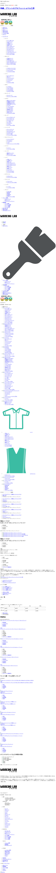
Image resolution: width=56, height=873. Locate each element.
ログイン (4, 34)
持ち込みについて (8, 845)
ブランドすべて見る (11, 196)
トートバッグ (11, 382)
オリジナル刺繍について (7, 587)
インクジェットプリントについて (9, 582)
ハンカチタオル (10, 90)
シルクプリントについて (7, 580)
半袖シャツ (9, 159)
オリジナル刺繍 (8, 204)
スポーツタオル (8, 350)
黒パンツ (8, 76)
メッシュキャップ (10, 118)
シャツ (31, 432)
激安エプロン (9, 112)
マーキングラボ (6, 863)
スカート (8, 81)
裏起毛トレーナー (10, 153)
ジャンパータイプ (10, 139)
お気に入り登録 (6, 592)
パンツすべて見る (10, 82)
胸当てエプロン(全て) (11, 100)
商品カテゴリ (5, 865)
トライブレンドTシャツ (11, 52)
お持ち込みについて (6, 210)
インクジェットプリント (9, 201)
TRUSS (8, 193)
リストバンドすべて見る (12, 182)
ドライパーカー (10, 70)
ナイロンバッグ (10, 132)
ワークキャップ (10, 120)
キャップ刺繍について (7, 588)
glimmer (8, 195)
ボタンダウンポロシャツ (12, 61)
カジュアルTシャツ (11, 48)
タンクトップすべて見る (12, 96)
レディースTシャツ (11, 53)
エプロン (8, 105)
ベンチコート (9, 141)
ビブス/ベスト (9, 176)
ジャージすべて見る (9, 399)
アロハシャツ (9, 167)
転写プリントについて (7, 581)
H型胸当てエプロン (11, 101)
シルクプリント (8, 281)
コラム (6, 855)
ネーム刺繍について (6, 586)
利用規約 (4, 857)
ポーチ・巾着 (7, 388)
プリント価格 (5, 197)
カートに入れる (5, 614)
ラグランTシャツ (10, 50)
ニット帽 (8, 121)
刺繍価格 (4, 202)
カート (4, 29)
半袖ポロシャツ (10, 58)
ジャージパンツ (10, 79)
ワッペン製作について (7, 590)
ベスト (8, 142)
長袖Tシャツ (9, 45)
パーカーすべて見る (11, 71)
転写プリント (7, 200)
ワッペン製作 (7, 207)
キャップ (8, 372)
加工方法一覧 (5, 208)
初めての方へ (5, 28)
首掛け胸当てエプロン (9, 361)
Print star (8, 192)
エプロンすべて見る (11, 113)
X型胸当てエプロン (11, 102)
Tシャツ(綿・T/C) (10, 40)
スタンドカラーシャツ (9, 437)
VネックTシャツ (10, 47)
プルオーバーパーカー (11, 68)
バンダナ (8, 124)
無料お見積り (5, 209)
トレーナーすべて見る (11, 155)
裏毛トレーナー (10, 154)
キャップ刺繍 (7, 205)
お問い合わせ (5, 32)
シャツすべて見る (10, 172)
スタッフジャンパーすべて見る (13, 143)
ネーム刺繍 (7, 203)
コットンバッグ (10, 130)
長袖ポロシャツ (10, 59)
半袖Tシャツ (9, 42)
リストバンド (9, 181)
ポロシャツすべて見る (11, 64)
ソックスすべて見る (11, 187)
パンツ (7, 337)
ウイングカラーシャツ (11, 165)
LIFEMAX (9, 194)
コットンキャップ (10, 119)
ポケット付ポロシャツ (9, 329)
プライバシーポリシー (7, 859)
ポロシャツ (10, 323)
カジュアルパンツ (10, 75)
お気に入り (5, 27)
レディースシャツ (10, 170)
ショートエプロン (10, 106)
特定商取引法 (5, 860)
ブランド (8, 484)
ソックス (8, 186)
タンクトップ (9, 95)
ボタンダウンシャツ (11, 162)
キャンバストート (10, 129)
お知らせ (6, 854)
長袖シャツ (9, 161)
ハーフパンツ (9, 80)
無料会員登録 (5, 294)
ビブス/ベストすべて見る (12, 177)
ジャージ (8, 147)
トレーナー (7, 821)
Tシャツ (8, 307)
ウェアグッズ (5, 36)
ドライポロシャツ (10, 60)
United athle (9, 191)
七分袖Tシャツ (8, 312)
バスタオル (9, 86)
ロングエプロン (10, 108)
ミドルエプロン (10, 107)
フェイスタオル (10, 87)
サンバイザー (7, 379)
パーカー (8, 331)
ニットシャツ (9, 169)
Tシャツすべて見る (11, 54)
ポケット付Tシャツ (11, 46)
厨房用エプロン (10, 109)
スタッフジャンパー (15, 390)
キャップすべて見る (11, 125)
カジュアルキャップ (11, 117)
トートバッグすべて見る (12, 135)
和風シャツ (9, 168)
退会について (5, 861)
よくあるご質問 (6, 33)
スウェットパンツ (8, 341)
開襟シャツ (9, 166)
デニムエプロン (10, 110)
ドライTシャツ (10, 41)
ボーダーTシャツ (10, 49)
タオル (7, 346)
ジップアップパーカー (11, 69)
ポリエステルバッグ (11, 131)
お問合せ (4, 870)
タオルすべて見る (10, 91)
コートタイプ (9, 140)
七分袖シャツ (9, 160)
